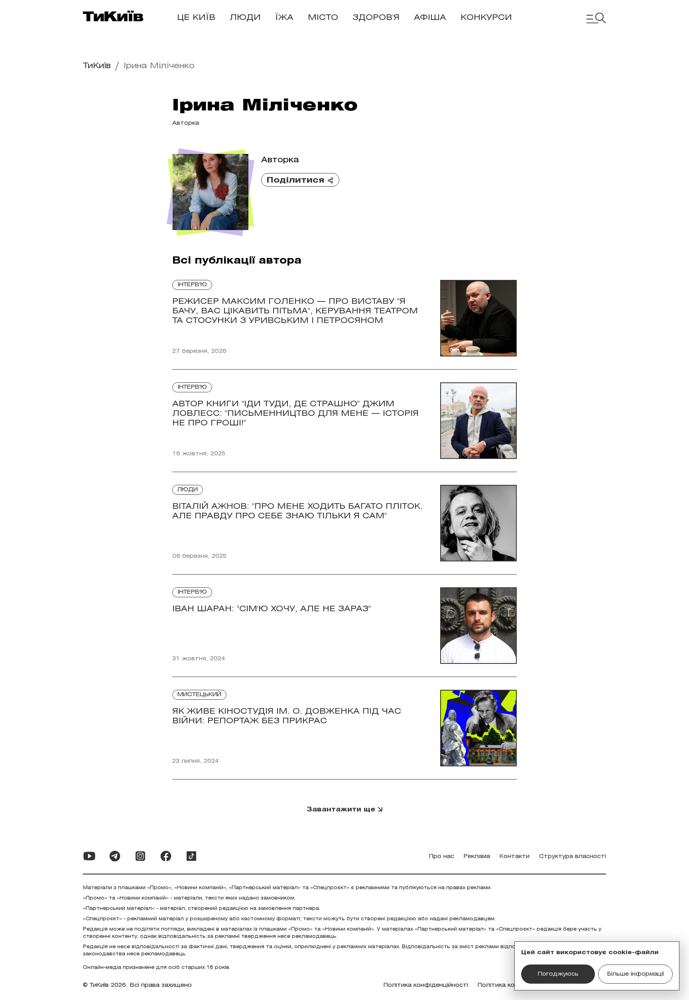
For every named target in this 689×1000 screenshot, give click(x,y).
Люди (245, 18)
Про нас (441, 856)
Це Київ (196, 18)
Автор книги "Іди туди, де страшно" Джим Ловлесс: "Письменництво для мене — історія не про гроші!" (295, 413)
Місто (323, 18)
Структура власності (572, 856)
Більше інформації (635, 974)
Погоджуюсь (558, 974)
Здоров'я (376, 18)
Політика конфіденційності (426, 985)
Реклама (477, 856)
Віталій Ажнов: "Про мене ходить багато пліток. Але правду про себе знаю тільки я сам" (297, 511)
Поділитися (295, 180)
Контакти (515, 856)
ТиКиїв (97, 66)
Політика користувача (512, 985)
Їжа (284, 18)
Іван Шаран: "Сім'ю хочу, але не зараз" (271, 609)
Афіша (430, 18)
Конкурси (486, 18)
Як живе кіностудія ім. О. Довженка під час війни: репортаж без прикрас (286, 716)
